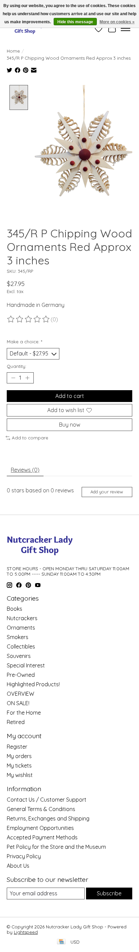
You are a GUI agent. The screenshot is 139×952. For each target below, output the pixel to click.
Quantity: (16, 366)
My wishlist (20, 775)
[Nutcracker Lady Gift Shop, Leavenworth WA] (25, 28)
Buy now (69, 424)
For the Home (24, 712)
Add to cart (69, 396)
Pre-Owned (21, 674)
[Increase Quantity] (27, 377)
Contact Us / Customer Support (46, 799)
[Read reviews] (29, 319)
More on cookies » (117, 22)
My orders (19, 756)
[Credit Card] (61, 942)
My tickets (19, 765)
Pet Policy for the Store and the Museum (56, 846)
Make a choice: (24, 341)
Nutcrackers (22, 618)
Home (13, 51)
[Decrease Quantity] (13, 377)
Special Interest (26, 665)
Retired (16, 722)
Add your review (106, 491)
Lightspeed (26, 932)
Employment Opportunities (40, 828)
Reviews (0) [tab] (25, 469)
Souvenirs (19, 656)
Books (14, 608)
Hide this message (75, 22)
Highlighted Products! (33, 684)
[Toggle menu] (125, 28)
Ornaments (21, 627)
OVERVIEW (20, 693)
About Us (18, 865)
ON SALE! (18, 703)
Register (17, 746)
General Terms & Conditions (41, 809)
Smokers (17, 637)
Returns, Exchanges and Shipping (48, 818)
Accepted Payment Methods (42, 837)
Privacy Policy (24, 856)
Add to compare (30, 437)
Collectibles (21, 646)
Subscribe (109, 893)
